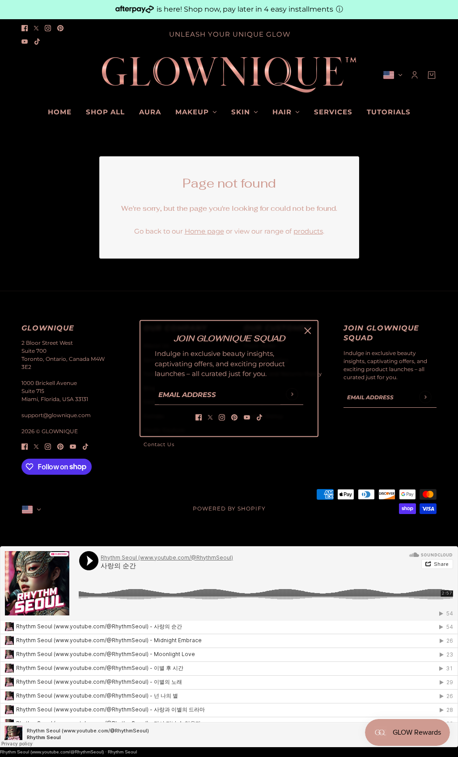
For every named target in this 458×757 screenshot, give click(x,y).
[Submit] (292, 394)
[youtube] (24, 41)
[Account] (415, 75)
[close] (307, 330)
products (308, 231)
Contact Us (159, 444)
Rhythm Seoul (122, 751)
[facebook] (24, 28)
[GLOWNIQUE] (229, 75)
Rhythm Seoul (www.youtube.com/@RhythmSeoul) (52, 751)
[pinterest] (60, 28)
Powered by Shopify (229, 508)
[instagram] (48, 28)
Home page (204, 231)
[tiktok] (37, 41)
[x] (36, 28)
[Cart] (432, 75)
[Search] (26, 73)
